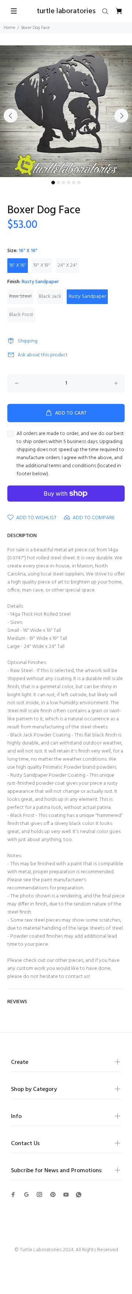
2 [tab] (58, 182)
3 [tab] (63, 182)
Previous (11, 116)
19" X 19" (41, 265)
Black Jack (50, 296)
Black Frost (21, 315)
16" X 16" (17, 265)
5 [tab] (74, 182)
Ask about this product (43, 355)
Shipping (27, 341)
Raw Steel (20, 296)
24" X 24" (67, 265)
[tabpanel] (66, 111)
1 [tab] (53, 182)
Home (9, 27)
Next (121, 116)
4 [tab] (68, 182)
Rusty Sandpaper (87, 296)
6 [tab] (79, 182)
